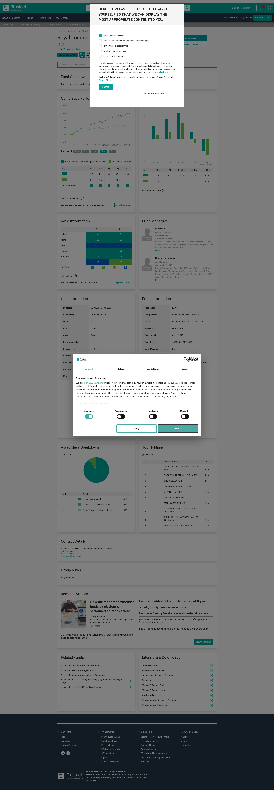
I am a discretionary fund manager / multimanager (126, 41)
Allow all (178, 428)
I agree (105, 87)
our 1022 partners (93, 383)
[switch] (121, 416)
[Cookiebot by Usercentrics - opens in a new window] (185, 359)
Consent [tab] (89, 369)
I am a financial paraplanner (115, 46)
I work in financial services (114, 51)
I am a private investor (113, 56)
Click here (167, 93)
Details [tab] (120, 369)
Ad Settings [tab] (153, 369)
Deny (136, 428)
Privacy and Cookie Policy (157, 72)
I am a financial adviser (113, 36)
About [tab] (185, 369)
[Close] (180, 8)
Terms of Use (105, 80)
